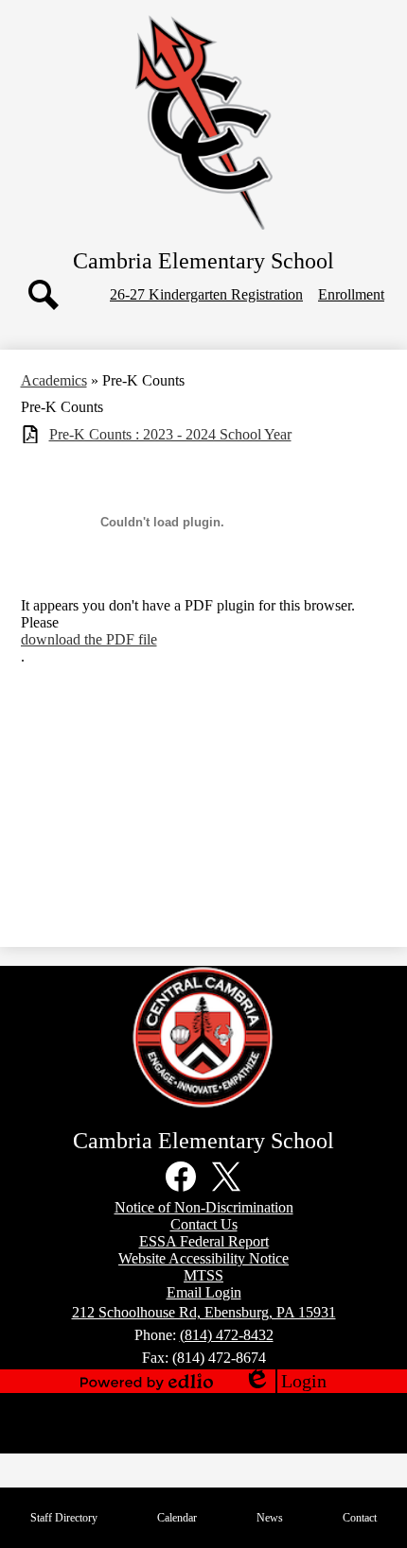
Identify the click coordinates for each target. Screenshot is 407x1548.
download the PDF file (89, 639)
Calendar (177, 1517)
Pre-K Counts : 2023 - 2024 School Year (170, 434)
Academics (54, 380)
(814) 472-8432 (227, 1335)
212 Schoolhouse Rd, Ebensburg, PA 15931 (204, 1312)
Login (285, 1381)
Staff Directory (63, 1517)
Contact (360, 1517)
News (270, 1517)
